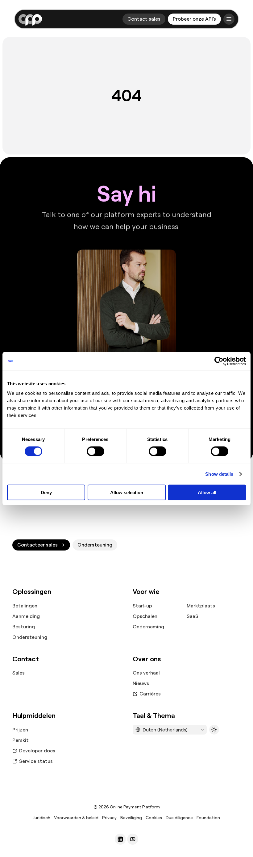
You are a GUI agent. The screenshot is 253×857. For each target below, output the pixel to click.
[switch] (95, 451)
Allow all (207, 492)
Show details (219, 473)
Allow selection (126, 492)
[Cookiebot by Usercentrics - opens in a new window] (219, 361)
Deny (46, 492)
